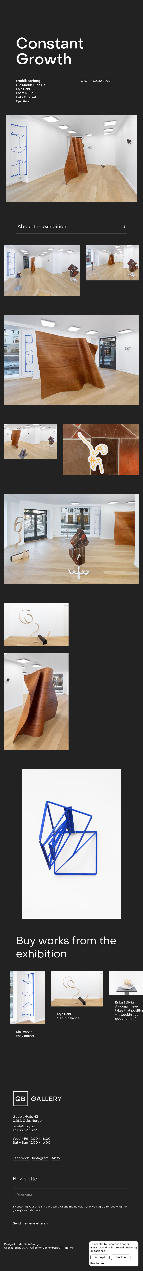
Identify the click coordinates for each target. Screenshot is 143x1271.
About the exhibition (71, 226)
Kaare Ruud (24, 93)
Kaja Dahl (23, 89)
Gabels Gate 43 (25, 1117)
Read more (97, 1263)
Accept (100, 1257)
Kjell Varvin (24, 101)
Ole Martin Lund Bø (31, 85)
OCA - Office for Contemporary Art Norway (48, 1247)
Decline (120, 1257)
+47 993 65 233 (25, 1130)
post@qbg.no (24, 1126)
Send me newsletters (30, 1224)
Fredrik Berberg (28, 81)
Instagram (40, 1158)
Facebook (21, 1158)
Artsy (56, 1158)
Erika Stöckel (26, 97)
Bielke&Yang (31, 1244)
